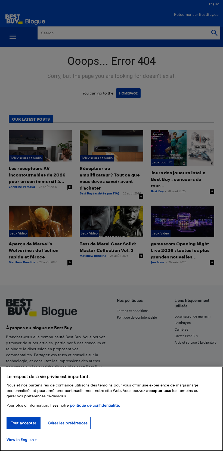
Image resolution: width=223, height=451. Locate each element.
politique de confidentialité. (95, 405)
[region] (111, 409)
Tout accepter (23, 422)
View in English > (22, 439)
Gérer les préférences (68, 422)
